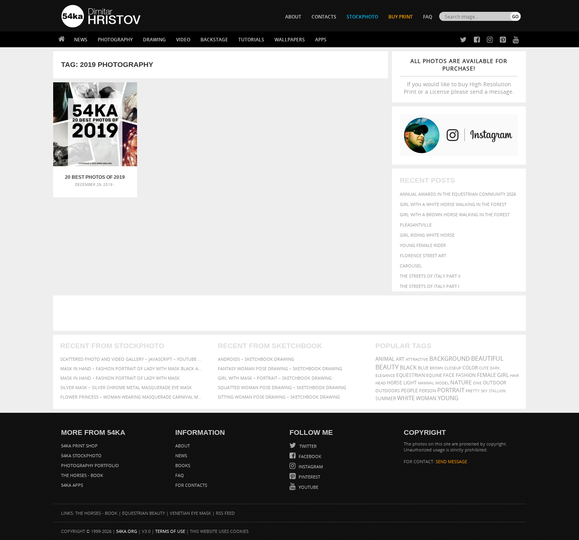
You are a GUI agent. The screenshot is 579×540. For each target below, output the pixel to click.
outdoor (494, 383)
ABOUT (293, 16)
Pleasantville (416, 225)
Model (442, 383)
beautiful (487, 358)
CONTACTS (324, 16)
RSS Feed (225, 513)
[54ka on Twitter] (462, 40)
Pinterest (308, 477)
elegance (385, 375)
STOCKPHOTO (362, 16)
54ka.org (126, 531)
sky (484, 390)
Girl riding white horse (427, 235)
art (400, 359)
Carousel (411, 266)
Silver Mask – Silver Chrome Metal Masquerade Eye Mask (126, 387)
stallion (497, 390)
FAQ (427, 16)
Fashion (466, 375)
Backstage (214, 39)
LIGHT (410, 383)
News (80, 39)
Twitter (307, 446)
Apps (321, 39)
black (408, 367)
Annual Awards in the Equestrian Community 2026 (458, 194)
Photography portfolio (90, 465)
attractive (417, 359)
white (406, 398)
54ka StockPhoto (81, 455)
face (449, 375)
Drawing (154, 39)
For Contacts (191, 485)
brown (436, 368)
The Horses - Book (82, 475)
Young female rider (423, 245)
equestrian (410, 375)
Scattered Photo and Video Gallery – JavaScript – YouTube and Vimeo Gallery (132, 359)
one (477, 383)
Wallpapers (290, 39)
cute (484, 368)
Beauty (387, 367)
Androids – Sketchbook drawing (256, 359)
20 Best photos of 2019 (95, 177)
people (409, 390)
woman (426, 398)
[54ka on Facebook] (475, 40)
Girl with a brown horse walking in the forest (455, 214)
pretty (473, 390)
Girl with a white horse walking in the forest (453, 204)
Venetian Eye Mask (190, 513)
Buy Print (400, 16)
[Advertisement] (291, 313)
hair (514, 375)
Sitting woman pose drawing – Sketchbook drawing (279, 397)
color (470, 368)
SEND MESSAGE (451, 461)
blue (423, 368)
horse (394, 382)
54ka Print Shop (79, 446)
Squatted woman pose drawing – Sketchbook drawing (282, 387)
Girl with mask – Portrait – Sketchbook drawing (275, 378)
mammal (426, 383)
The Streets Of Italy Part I (429, 286)
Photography (115, 39)
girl (503, 375)
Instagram (310, 466)
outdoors (387, 390)
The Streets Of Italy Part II (430, 276)
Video (183, 39)
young (448, 398)
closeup (452, 368)
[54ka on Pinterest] (501, 40)
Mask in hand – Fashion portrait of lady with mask (120, 378)
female (486, 375)
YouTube (307, 487)
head (380, 383)
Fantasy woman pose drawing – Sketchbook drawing (280, 368)
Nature (461, 382)
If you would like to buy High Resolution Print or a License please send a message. (459, 76)
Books (182, 465)
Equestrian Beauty (143, 513)
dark (495, 368)
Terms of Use (170, 531)
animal (385, 359)
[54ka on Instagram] (488, 40)
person (427, 390)
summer (385, 398)
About (182, 446)
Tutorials (251, 39)
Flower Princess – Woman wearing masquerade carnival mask (132, 397)
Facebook (309, 456)
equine (434, 375)
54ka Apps (72, 485)
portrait (450, 390)
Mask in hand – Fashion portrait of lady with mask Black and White (132, 368)
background (449, 358)
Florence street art (423, 255)
